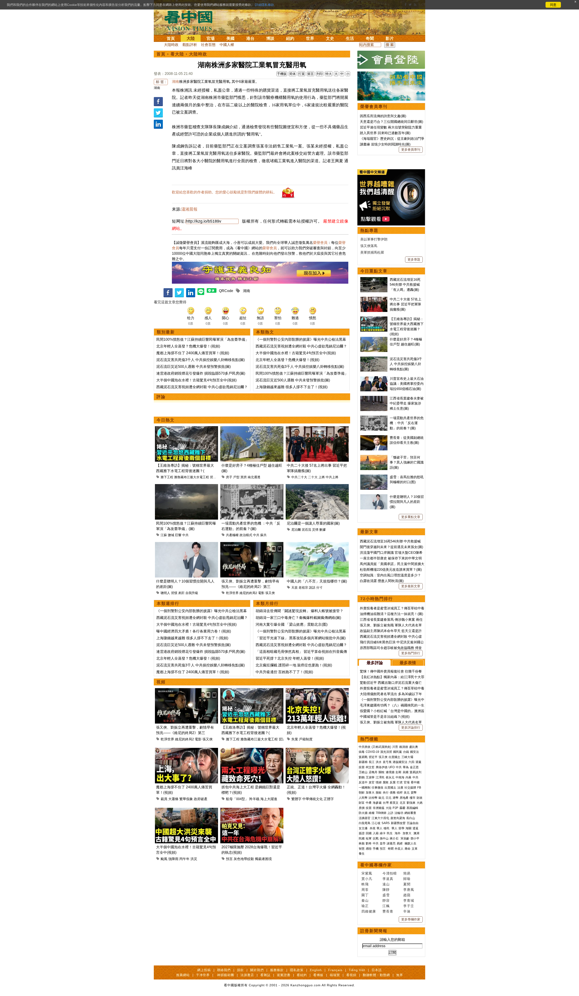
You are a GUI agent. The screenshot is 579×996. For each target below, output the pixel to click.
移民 (386, 828)
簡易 (407, 873)
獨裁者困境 (263, 859)
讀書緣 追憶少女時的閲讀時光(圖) (385, 144)
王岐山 (363, 772)
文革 (415, 848)
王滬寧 (370, 777)
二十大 (313, 477)
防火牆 (363, 813)
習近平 (214, 477)
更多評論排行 (410, 727)
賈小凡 (366, 879)
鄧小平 (415, 838)
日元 (389, 797)
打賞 (301, 74)
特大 (328, 74)
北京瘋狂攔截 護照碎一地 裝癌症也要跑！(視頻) (294, 665)
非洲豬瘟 (378, 808)
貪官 (372, 782)
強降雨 (173, 859)
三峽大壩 (407, 757)
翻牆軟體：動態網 (376, 975)
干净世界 (203, 975)
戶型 (236, 477)
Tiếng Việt (357, 970)
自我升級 (191, 593)
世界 (310, 38)
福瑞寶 (335, 975)
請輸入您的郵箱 (392, 939)
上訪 (390, 813)
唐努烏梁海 (397, 818)
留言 (310, 74)
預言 (229, 859)
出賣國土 (394, 757)
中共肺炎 (364, 747)
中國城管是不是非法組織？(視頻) (385, 716)
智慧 (362, 848)
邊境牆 (390, 772)
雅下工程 (167, 477)
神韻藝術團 (225, 975)
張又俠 (270, 593)
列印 (319, 74)
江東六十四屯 (380, 818)
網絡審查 (410, 813)
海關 (408, 828)
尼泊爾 (296, 529)
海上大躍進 (268, 799)
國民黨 (397, 752)
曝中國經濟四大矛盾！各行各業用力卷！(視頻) (193, 631)
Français (335, 970)
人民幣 (363, 797)
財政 (419, 797)
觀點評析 (190, 45)
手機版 (282, 74)
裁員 (164, 799)
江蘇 (164, 535)
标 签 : (161, 82)
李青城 (408, 900)
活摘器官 (364, 818)
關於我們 (257, 970)
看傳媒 (318, 975)
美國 (230, 38)
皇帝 (383, 843)
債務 (393, 792)
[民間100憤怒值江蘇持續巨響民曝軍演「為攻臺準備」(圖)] (186, 487)
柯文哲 (370, 767)
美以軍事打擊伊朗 (373, 239)
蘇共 (263, 535)
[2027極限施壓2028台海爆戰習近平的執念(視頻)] (251, 810)
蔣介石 (394, 838)
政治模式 (246, 535)
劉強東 (411, 802)
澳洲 (416, 833)
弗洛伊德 (381, 767)
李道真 (387, 879)
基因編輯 (412, 808)
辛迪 (407, 911)
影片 (390, 38)
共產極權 (232, 535)
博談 (270, 38)
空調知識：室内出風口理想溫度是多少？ (390, 575)
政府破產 (200, 799)
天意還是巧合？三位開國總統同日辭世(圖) (391, 122)
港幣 (396, 797)
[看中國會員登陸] (391, 60)
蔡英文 (394, 802)
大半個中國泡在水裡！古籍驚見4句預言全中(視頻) (196, 380)
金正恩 (414, 767)
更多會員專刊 (410, 149)
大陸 (191, 38)
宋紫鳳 (366, 873)
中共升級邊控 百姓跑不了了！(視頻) (284, 672)
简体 (292, 74)
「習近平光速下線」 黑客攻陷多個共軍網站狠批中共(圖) (301, 638)
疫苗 (362, 767)
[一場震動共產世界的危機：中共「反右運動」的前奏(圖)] (251, 487)
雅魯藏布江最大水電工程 (191, 477)
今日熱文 (166, 420)
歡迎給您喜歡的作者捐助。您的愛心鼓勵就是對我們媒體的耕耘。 (224, 192)
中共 (185, 535)
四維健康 (368, 911)
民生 (390, 833)
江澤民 (380, 777)
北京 (403, 802)
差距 (181, 593)
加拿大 (370, 792)
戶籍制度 (306, 739)
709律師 (381, 813)
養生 (362, 853)
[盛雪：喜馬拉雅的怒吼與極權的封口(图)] (373, 477)
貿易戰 (363, 757)
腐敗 (386, 782)
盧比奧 (413, 747)
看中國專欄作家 (376, 865)
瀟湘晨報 (189, 209)
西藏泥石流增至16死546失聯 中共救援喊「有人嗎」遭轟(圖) (405, 285)
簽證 (362, 833)
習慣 (174, 593)
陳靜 (386, 889)
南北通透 (254, 477)
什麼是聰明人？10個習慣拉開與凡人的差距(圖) (407, 502)
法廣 (400, 787)
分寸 (319, 587)
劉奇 (369, 843)
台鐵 (406, 752)
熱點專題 (369, 230)
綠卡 (383, 833)
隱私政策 (297, 970)
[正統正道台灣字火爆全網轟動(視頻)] (317, 750)
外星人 (399, 848)
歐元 (381, 797)
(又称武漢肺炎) (381, 747)
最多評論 (375, 663)
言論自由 (412, 823)
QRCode (226, 291)
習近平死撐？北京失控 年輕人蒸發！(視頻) (290, 658)
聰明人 (165, 593)
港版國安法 (400, 762)
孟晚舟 (373, 772)
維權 (372, 813)
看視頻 (351, 975)
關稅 (381, 772)
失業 (294, 739)
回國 (369, 833)
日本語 (377, 970)
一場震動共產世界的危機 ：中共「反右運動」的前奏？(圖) (407, 423)
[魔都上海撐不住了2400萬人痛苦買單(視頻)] (186, 750)
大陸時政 (171, 45)
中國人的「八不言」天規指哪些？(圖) (317, 581)
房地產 (404, 797)
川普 (395, 747)
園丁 (365, 895)
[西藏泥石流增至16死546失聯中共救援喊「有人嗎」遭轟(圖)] (373, 279)
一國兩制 (364, 787)
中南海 (400, 777)
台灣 (386, 802)
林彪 (362, 843)
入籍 (376, 833)
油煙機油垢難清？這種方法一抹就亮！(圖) (391, 614)
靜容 (386, 900)
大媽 (419, 802)
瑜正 (365, 906)
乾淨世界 (232, 593)
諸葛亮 (391, 843)
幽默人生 (410, 843)
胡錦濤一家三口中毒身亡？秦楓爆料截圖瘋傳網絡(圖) (298, 618)
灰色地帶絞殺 (244, 859)
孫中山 (384, 838)
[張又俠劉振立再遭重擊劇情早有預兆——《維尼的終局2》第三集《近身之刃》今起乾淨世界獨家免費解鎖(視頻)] (251, 545)
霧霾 (402, 808)
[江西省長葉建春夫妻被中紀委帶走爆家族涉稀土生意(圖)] (373, 398)
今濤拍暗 (389, 873)
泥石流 (306, 529)
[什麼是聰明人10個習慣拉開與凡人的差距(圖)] (186, 545)
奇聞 (370, 38)
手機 (376, 848)
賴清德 (403, 747)
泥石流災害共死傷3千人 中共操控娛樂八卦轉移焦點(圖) (200, 360)
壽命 (408, 848)
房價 (362, 808)
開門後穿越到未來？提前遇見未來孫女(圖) (391, 547)
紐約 (290, 38)
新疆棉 (363, 762)
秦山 (365, 900)
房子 (229, 477)
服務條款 (277, 970)
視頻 (161, 682)
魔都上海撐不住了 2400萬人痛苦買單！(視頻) (192, 353)
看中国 (191, 20)
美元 (407, 792)
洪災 (193, 859)
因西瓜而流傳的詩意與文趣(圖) (383, 116)
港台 (250, 38)
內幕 (408, 777)
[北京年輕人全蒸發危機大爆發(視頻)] (317, 691)
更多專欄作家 (410, 919)
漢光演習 (386, 752)
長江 (372, 762)
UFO (392, 767)
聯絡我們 (224, 970)
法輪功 (398, 813)
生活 (350, 38)
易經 (400, 843)
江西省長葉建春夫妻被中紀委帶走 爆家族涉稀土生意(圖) (407, 403)
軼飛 (365, 884)
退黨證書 (283, 975)
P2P (395, 808)
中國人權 (227, 45)
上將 (321, 477)
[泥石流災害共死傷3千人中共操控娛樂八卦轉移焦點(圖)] (373, 359)
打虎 (400, 782)
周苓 (365, 889)
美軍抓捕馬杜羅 (372, 252)
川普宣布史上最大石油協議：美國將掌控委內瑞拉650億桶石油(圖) (407, 384)
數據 (322, 529)
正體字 (329, 799)
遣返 (415, 828)
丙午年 (184, 859)
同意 (553, 5)
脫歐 (379, 792)
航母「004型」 (237, 799)
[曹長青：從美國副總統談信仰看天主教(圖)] (373, 438)
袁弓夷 (387, 762)
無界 (399, 975)
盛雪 (386, 895)
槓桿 (400, 792)
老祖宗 (303, 587)
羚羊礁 (254, 799)
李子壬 (408, 906)
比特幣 (373, 797)
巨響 (178, 535)
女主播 (363, 828)
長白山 (410, 818)
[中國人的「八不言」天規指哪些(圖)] (317, 545)
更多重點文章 (410, 517)
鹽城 (171, 535)
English (316, 970)
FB (419, 787)
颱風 (164, 859)
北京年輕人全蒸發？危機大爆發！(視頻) (188, 346)
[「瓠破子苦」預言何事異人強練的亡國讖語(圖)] (373, 457)
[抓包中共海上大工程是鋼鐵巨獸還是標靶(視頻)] (251, 750)
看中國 (415, 782)
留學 (401, 828)
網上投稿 (204, 970)
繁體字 (296, 799)
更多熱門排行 (410, 653)
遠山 (386, 884)
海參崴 (377, 802)
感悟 (369, 848)
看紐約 (302, 975)
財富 (362, 802)
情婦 (379, 782)
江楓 (386, 906)
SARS (386, 823)
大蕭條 (173, 799)
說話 (312, 587)
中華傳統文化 (312, 799)
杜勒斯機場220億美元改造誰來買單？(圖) (391, 569)
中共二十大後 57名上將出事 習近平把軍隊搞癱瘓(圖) (405, 304)
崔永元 (390, 777)
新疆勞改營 (398, 823)
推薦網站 (183, 975)
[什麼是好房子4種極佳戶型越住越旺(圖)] (251, 429)
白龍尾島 (364, 823)
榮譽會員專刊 (373, 106)
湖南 (157, 88)
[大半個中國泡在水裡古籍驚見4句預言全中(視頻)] (186, 810)
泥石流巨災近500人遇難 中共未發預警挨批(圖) (193, 366)
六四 (411, 762)
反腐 (393, 782)
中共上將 (332, 477)
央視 (372, 828)
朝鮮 (362, 792)
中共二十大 (299, 477)
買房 (243, 477)
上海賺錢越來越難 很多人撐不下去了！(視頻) (291, 387)
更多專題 (414, 259)
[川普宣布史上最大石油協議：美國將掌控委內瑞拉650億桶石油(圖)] (373, 378)
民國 (362, 838)
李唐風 (408, 889)
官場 (210, 38)
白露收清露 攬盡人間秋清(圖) (382, 581)
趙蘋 (407, 895)
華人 (379, 828)
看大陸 (177, 54)
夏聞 (407, 884)
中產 (369, 802)
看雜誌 (265, 975)
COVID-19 (372, 752)
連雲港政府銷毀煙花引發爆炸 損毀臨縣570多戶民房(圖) (200, 373)
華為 (406, 767)
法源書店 (247, 975)
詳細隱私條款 (264, 5)
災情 (315, 529)
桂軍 (369, 838)
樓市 (412, 797)
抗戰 (376, 838)
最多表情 (408, 663)
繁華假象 (186, 799)
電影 (261, 593)
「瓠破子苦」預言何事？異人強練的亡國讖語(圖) (407, 462)
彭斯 (398, 772)
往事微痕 (377, 787)
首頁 (171, 38)
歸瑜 (407, 879)
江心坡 (376, 823)
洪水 (379, 762)
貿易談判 (416, 772)
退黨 (418, 762)
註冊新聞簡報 (373, 931)
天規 (294, 587)
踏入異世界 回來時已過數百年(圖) (385, 133)
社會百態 (208, 45)
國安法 (414, 752)
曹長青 (387, 911)
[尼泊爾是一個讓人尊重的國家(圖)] (317, 487)
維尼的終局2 (248, 593)
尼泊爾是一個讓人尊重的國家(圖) (313, 523)
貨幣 (414, 792)
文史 (330, 38)
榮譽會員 (320, 243)
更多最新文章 (410, 586)
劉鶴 (362, 777)
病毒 (362, 752)
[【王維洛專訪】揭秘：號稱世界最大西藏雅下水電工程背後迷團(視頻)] (186, 429)
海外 (398, 833)
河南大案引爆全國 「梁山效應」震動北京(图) (291, 624)
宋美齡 (405, 838)
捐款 (240, 970)
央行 (386, 792)
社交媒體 (410, 787)
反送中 (363, 782)
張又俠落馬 (368, 246)
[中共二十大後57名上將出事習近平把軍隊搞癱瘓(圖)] (317, 429)
